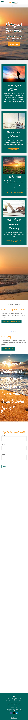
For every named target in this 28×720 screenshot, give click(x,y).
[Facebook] (11, 713)
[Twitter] (14, 713)
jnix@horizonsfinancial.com (14, 711)
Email (3, 444)
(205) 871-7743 (16, 699)
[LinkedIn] (17, 713)
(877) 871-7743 (17, 701)
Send (4, 466)
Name (3, 435)
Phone (3, 454)
